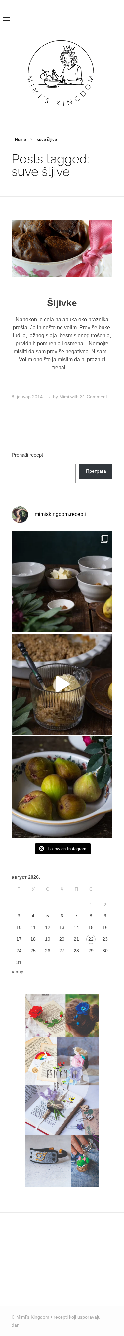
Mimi (64, 396)
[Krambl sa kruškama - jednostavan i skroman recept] (62, 684)
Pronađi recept (27, 455)
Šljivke (62, 303)
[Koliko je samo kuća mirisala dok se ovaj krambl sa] (62, 581)
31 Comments (94, 396)
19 (47, 939)
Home (20, 139)
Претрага (96, 471)
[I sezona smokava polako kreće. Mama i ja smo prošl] (62, 787)
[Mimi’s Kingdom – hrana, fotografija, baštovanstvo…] (62, 73)
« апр (17, 971)
